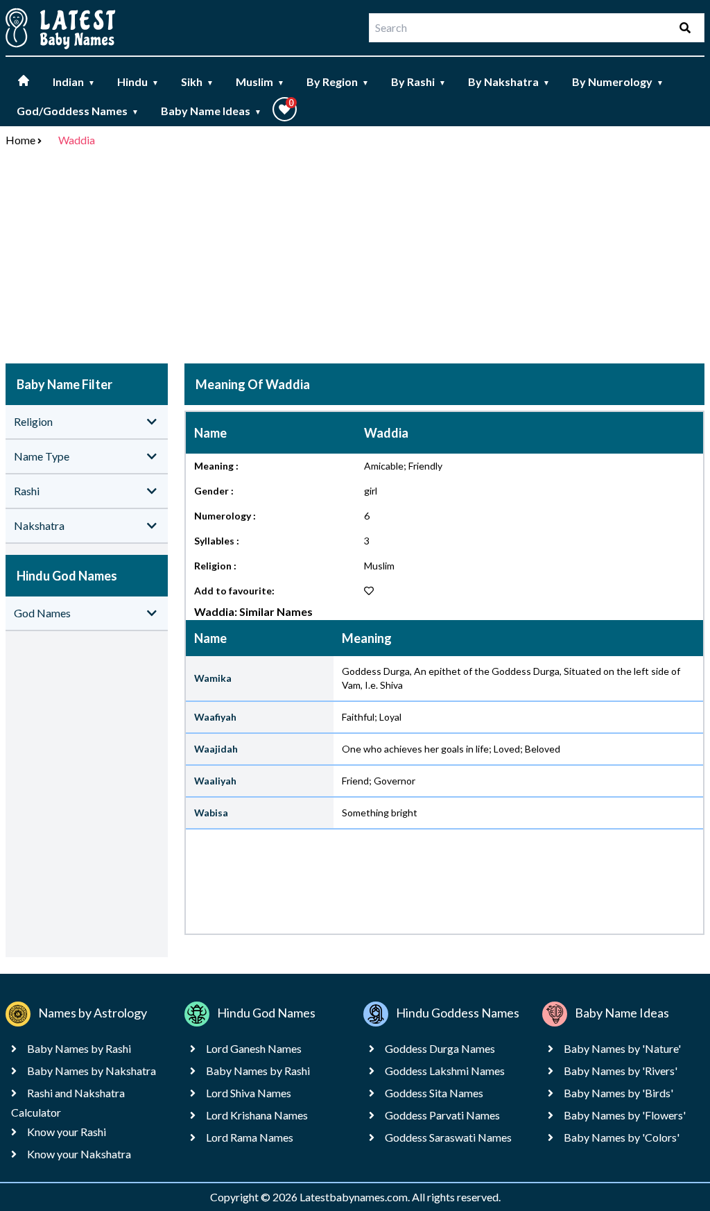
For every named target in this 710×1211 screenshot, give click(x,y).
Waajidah (216, 749)
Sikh (197, 81)
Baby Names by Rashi (79, 1048)
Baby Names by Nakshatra (91, 1070)
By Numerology (618, 81)
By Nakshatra (509, 81)
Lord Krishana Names (257, 1115)
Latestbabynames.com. (356, 1196)
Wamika (213, 678)
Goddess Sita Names (434, 1092)
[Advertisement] (355, 258)
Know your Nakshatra (79, 1153)
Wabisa (211, 812)
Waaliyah (215, 781)
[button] (284, 109)
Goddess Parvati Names (442, 1115)
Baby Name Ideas (211, 110)
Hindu (138, 81)
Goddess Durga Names (440, 1048)
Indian (74, 81)
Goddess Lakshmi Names (445, 1070)
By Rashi (418, 81)
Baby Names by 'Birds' (618, 1092)
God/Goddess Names (78, 110)
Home (20, 139)
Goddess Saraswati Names (448, 1137)
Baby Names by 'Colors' (621, 1137)
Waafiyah (215, 717)
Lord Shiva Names (248, 1092)
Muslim (260, 81)
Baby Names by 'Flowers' (625, 1115)
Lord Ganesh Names (254, 1048)
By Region (337, 81)
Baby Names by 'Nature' (622, 1048)
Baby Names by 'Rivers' (620, 1070)
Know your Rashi (66, 1131)
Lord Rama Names (249, 1137)
